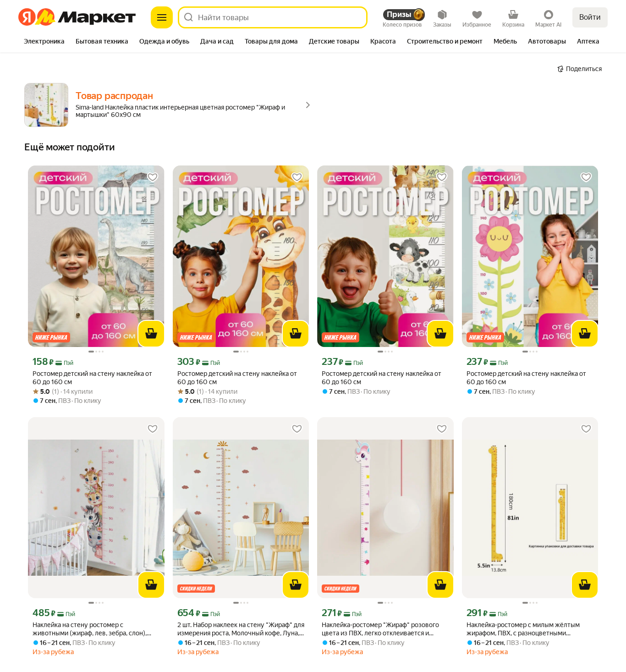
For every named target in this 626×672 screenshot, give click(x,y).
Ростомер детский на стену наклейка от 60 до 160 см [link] (92, 378)
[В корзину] (151, 333)
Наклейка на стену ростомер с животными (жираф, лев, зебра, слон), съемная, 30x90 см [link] (90, 629)
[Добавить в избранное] (152, 177)
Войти (590, 17)
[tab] (44, 42)
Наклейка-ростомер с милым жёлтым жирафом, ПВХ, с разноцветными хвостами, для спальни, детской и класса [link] (527, 629)
